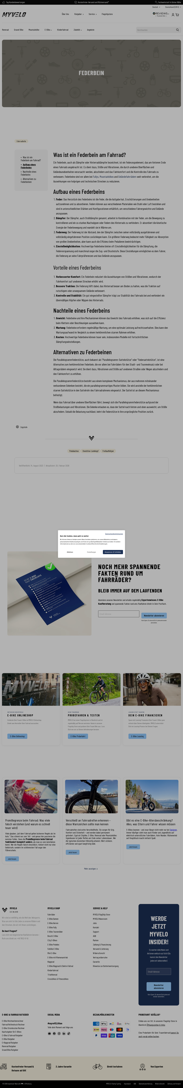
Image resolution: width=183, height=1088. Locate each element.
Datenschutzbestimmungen (114, 534)
